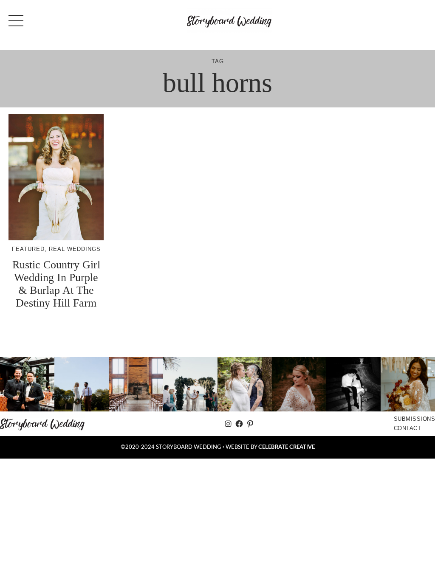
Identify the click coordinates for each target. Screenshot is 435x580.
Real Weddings (75, 249)
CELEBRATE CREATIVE (286, 447)
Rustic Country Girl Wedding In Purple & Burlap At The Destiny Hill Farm (56, 284)
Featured (28, 249)
